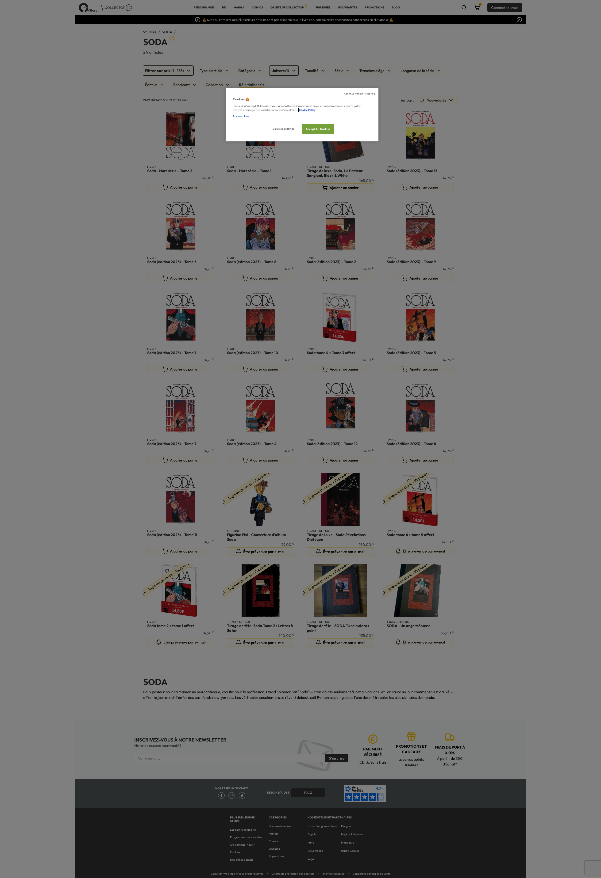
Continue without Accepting (359, 93)
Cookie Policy (307, 110)
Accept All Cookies (318, 129)
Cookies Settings (283, 128)
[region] (302, 114)
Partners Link (241, 116)
